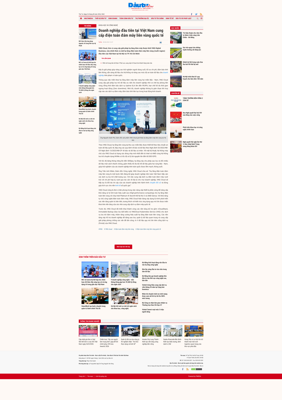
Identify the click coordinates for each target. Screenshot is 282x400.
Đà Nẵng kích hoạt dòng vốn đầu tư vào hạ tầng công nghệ (87, 131)
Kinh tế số (170, 18)
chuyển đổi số (155, 183)
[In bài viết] (161, 42)
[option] (88, 335)
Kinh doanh (113, 18)
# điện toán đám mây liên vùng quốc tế (148, 229)
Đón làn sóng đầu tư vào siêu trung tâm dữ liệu (154, 270)
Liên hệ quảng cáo (101, 376)
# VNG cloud (108, 229)
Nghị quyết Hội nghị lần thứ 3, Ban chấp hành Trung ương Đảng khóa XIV (192, 144)
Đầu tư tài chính (157, 18)
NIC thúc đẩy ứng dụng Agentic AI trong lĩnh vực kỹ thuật (87, 43)
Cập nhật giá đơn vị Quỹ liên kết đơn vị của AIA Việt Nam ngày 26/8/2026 (88, 341)
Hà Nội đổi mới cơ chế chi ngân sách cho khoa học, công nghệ (87, 121)
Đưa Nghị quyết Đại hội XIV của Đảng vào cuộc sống (192, 114)
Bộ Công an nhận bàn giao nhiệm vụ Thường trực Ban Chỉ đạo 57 (154, 304)
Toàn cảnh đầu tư (126, 18)
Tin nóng (87, 26)
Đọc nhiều (175, 28)
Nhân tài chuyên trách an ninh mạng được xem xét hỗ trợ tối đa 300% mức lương (154, 296)
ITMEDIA (198, 376)
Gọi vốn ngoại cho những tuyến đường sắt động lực (192, 48)
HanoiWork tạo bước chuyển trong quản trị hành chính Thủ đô (87, 111)
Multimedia (88, 18)
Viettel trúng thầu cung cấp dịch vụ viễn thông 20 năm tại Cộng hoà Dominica (154, 287)
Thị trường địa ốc (142, 18)
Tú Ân (100, 42)
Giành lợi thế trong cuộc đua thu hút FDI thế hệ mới (193, 63)
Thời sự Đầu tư (100, 18)
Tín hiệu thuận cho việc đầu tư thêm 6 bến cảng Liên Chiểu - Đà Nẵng (192, 35)
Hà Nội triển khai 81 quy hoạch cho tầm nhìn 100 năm (193, 78)
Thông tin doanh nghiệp (90, 321)
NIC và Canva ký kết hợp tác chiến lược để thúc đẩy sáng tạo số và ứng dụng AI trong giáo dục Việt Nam (94, 282)
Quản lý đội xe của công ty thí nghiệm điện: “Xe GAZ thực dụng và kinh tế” (130, 341)
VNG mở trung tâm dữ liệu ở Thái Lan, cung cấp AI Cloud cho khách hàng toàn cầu (127, 63)
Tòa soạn (90, 376)
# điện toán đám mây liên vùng (124, 229)
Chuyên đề (175, 93)
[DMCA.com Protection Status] (196, 369)
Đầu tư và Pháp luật (183, 18)
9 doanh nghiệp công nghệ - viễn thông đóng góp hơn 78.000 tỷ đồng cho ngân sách (123, 282)
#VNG (100, 229)
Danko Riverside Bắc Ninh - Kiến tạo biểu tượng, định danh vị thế (172, 341)
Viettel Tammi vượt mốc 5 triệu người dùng (153, 310)
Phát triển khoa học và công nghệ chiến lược (192, 128)
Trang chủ (82, 376)
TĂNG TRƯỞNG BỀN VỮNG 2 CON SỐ (193, 99)
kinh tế (118, 185)
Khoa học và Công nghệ (108, 25)
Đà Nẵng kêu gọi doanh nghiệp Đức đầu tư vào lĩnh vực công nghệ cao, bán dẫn (154, 278)
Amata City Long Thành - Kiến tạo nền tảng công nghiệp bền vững (150, 341)
